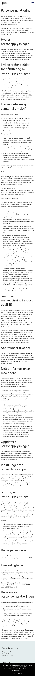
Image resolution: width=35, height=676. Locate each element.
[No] (33, 669)
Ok (14, 673)
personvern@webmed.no (9, 24)
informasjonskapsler (11, 190)
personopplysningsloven (12, 85)
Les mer (20, 673)
